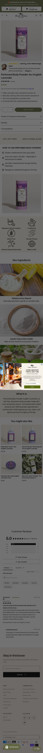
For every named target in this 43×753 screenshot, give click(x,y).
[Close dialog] (42, 364)
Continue (32, 386)
